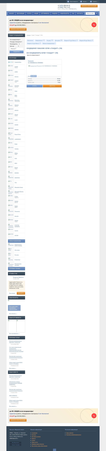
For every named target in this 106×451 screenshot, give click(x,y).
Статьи (33, 440)
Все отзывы (12, 293)
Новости (34, 438)
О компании (34, 432)
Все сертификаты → (14, 333)
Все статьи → (12, 368)
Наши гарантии (69, 432)
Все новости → (13, 406)
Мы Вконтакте (15, 442)
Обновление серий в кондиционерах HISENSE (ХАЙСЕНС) (15, 383)
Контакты (34, 434)
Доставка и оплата (36, 436)
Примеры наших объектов (38, 444)
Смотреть (52, 86)
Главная (28, 35)
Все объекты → (13, 313)
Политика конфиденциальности (73, 434)
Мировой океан (15, 7)
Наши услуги (35, 442)
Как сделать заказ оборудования (39, 445)
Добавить (21, 293)
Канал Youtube (15, 444)
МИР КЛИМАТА (13, 395)
